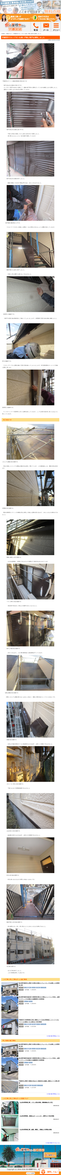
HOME (3, 33)
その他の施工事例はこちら (53, 1036)
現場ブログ (9, 33)
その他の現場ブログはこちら (52, 1142)
